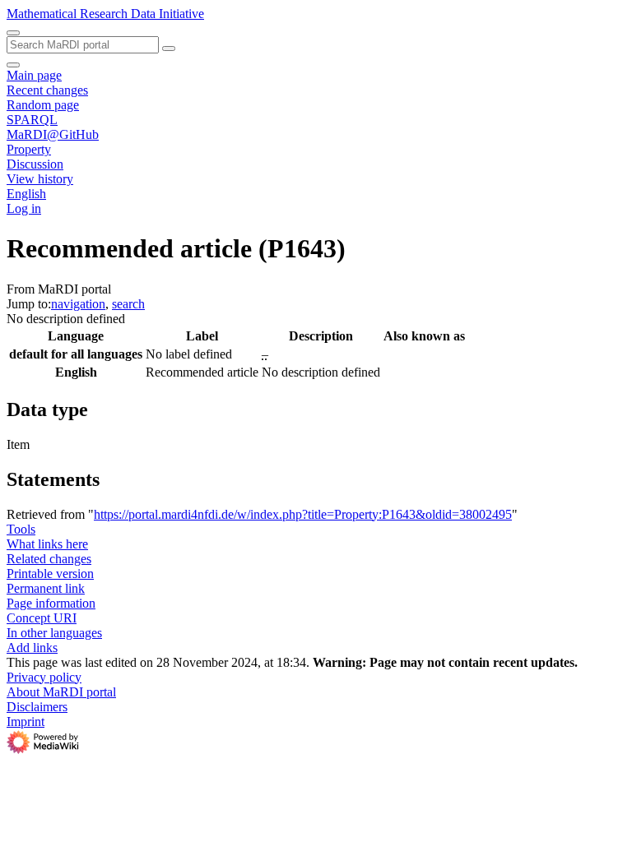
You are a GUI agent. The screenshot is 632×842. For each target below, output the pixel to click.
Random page (43, 105)
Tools (21, 529)
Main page (34, 75)
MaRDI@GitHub (53, 134)
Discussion (35, 164)
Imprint (25, 722)
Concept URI (42, 618)
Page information (51, 603)
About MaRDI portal (61, 692)
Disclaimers (37, 707)
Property (29, 149)
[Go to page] (168, 48)
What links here (47, 544)
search (128, 304)
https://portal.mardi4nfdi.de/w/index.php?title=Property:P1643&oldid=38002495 (303, 514)
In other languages (54, 633)
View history (40, 179)
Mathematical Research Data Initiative (105, 14)
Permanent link (46, 588)
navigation (78, 304)
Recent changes (47, 90)
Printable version (50, 574)
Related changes (49, 559)
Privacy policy (44, 677)
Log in (24, 208)
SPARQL (32, 120)
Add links (32, 648)
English (26, 194)
